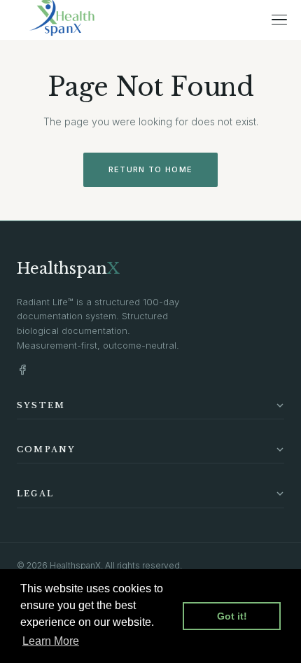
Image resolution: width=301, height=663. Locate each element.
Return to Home (150, 169)
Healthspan (68, 268)
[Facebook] (22, 369)
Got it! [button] (232, 616)
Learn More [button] (50, 641)
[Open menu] (279, 20)
